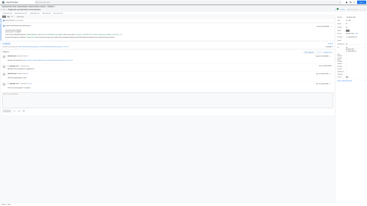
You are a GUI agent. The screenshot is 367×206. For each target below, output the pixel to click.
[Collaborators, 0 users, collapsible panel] (355, 44)
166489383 (50, 6)
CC (338, 47)
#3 (27, 73)
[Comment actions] (329, 56)
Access (339, 33)
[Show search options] (340, 2)
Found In (339, 69)
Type (338, 20)
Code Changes (339, 55)
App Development (22, 6)
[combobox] (188, 2)
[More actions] (364, 9)
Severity (339, 27)
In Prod (339, 77)
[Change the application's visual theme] (347, 2)
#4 (31, 83)
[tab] (7, 13)
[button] (21, 56)
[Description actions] (331, 26)
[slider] (335, 109)
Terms (9, 204)
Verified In (340, 74)
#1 (30, 25)
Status (339, 30)
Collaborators (341, 44)
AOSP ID (339, 63)
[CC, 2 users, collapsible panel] (355, 47)
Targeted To (340, 71)
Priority (339, 23)
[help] (350, 2)
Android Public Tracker (10, 6)
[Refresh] (4, 9)
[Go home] (1, 9)
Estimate (339, 66)
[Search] (37, 2)
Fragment (43, 6)
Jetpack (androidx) (34, 6)
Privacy (3, 204)
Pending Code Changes (339, 59)
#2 (332, 46)
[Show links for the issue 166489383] (54, 7)
